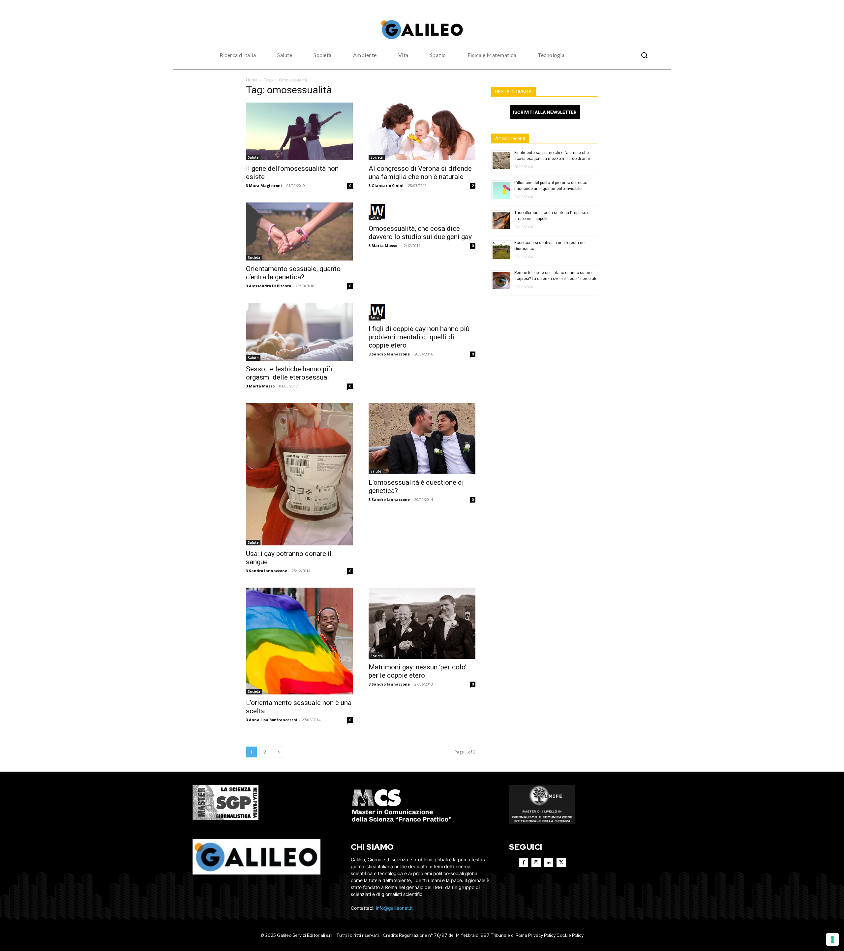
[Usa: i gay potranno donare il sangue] (299, 474)
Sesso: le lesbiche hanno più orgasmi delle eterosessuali (289, 373)
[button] (644, 55)
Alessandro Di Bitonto (270, 285)
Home (251, 80)
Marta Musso (384, 245)
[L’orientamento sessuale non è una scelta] (299, 641)
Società (377, 157)
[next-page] (278, 752)
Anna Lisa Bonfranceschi (273, 719)
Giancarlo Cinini (388, 185)
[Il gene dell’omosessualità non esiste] (299, 132)
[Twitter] (561, 862)
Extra (375, 217)
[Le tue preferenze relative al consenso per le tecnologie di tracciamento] (832, 939)
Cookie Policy (570, 935)
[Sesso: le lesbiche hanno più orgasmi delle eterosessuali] (299, 332)
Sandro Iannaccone (391, 354)
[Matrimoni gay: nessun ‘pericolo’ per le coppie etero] (422, 623)
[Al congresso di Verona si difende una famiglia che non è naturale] (422, 132)
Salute (253, 157)
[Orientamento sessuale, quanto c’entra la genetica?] (299, 231)
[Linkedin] (548, 862)
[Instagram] (536, 862)
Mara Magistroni (265, 185)
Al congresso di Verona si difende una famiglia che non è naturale (420, 173)
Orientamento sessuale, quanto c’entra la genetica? (293, 273)
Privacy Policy (542, 935)
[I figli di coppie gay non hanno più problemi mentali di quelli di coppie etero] (422, 312)
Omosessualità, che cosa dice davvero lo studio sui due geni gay (420, 233)
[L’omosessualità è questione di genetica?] (422, 438)
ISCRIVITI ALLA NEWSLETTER (545, 112)
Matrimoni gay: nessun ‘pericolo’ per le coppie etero (418, 671)
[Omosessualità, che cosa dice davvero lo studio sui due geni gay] (422, 211)
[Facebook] (523, 862)
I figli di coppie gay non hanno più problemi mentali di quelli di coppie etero (419, 337)
